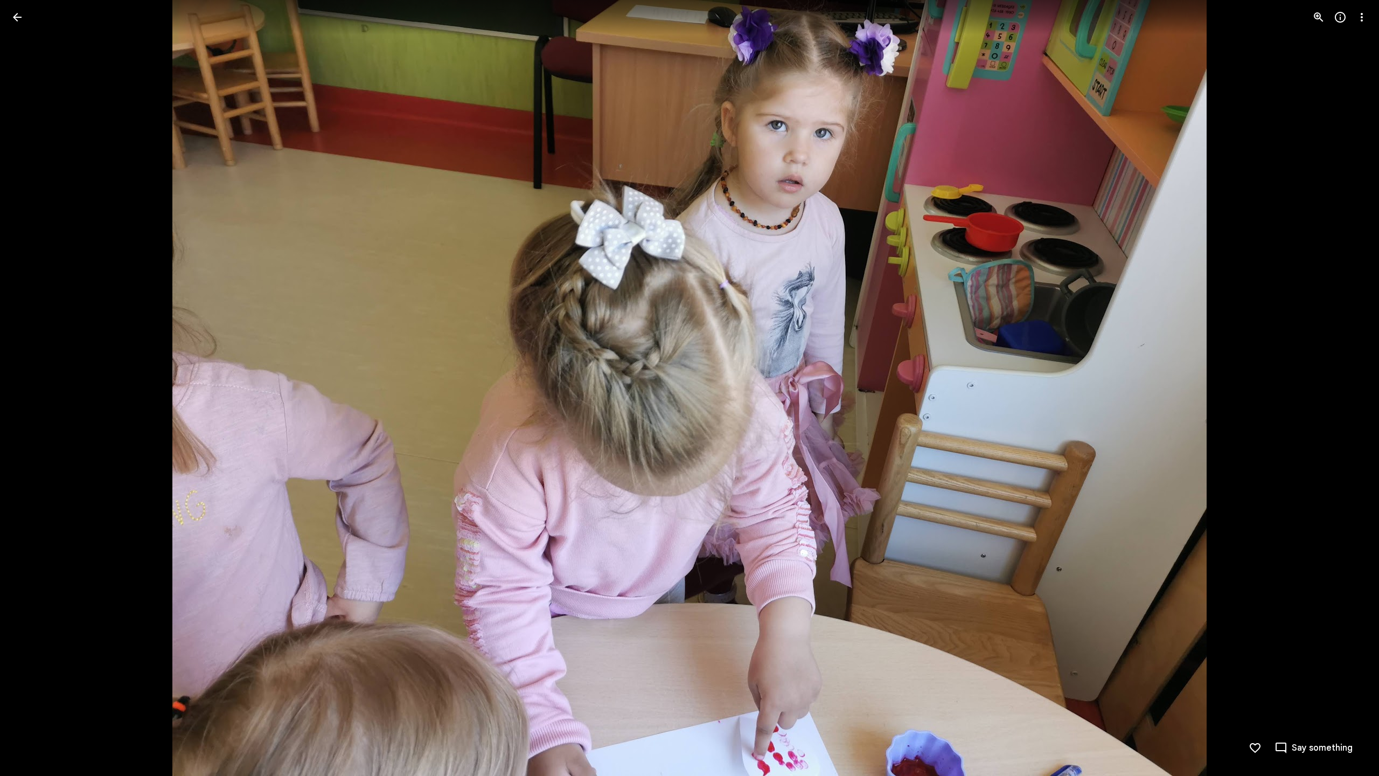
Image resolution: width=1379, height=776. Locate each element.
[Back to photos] (17, 17)
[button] (30, 388)
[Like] (1255, 748)
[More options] (1362, 17)
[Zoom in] (1318, 17)
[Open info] (1340, 17)
